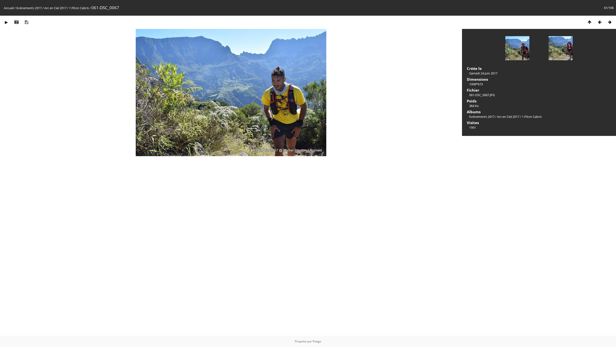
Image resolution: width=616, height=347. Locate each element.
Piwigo (317, 341)
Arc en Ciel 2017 (55, 8)
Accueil (9, 8)
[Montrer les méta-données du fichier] (16, 22)
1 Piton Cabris (79, 8)
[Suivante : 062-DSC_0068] (610, 22)
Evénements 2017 (29, 8)
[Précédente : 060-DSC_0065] (600, 22)
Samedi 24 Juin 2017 (483, 73)
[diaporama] (6, 22)
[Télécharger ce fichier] (26, 22)
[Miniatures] (589, 22)
